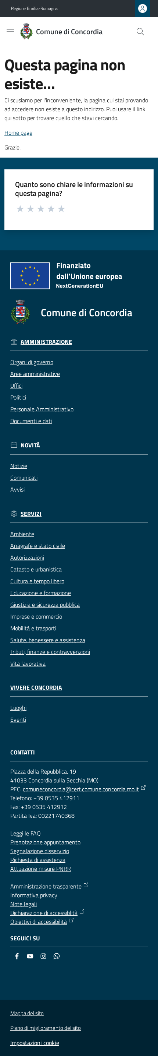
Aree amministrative (35, 373)
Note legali (23, 904)
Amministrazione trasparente (46, 886)
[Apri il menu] (10, 31)
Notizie (18, 465)
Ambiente (22, 533)
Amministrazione (46, 341)
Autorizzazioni (27, 557)
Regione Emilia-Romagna (34, 8)
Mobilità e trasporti (33, 628)
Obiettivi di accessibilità (38, 921)
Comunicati (23, 477)
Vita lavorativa (28, 663)
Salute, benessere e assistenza (47, 640)
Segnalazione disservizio (39, 850)
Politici (18, 397)
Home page (18, 132)
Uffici (16, 385)
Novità (30, 445)
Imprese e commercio (36, 616)
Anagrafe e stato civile (37, 545)
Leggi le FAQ (25, 833)
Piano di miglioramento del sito (45, 1028)
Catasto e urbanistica (36, 569)
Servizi (31, 513)
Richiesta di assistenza (37, 859)
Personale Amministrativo (41, 409)
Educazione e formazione (40, 592)
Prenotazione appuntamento (45, 842)
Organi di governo (31, 362)
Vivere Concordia (36, 687)
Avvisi (17, 489)
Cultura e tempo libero (37, 581)
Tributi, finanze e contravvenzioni (50, 651)
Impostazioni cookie (34, 1042)
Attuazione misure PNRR (40, 868)
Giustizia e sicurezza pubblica (45, 604)
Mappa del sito (27, 1013)
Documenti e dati (31, 420)
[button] (140, 31)
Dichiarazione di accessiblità (44, 912)
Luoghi (18, 707)
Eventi (18, 719)
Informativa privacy (33, 895)
